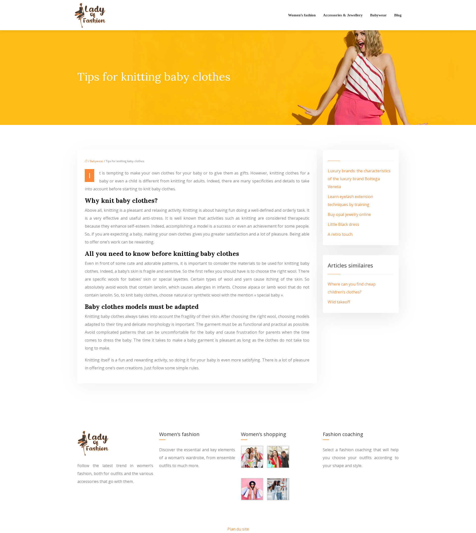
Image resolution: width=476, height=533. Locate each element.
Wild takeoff (339, 302)
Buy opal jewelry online (349, 214)
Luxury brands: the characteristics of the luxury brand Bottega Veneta (359, 178)
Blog (398, 15)
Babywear (378, 15)
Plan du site (238, 529)
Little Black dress (343, 224)
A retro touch (340, 234)
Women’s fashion (302, 15)
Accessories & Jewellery (343, 15)
